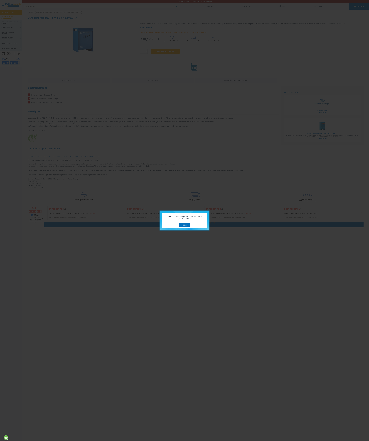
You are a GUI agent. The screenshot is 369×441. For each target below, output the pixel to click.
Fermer (184, 225)
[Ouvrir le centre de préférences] (6, 437)
